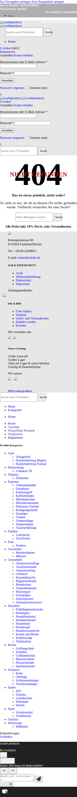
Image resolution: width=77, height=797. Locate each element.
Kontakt (21, 325)
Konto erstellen (23, 55)
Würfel (20, 705)
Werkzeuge (15, 723)
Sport (11, 708)
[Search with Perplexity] (11, 784)
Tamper (20, 517)
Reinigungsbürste (27, 510)
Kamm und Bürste (27, 634)
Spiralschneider (25, 666)
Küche (12, 645)
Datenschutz (23, 280)
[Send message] (38, 779)
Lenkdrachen (24, 698)
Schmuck (14, 669)
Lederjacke (23, 535)
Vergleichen (15, 434)
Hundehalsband (25, 616)
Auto (11, 453)
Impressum (22, 284)
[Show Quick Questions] (13, 770)
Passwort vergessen (12, 88)
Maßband (22, 726)
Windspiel (22, 701)
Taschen (13, 719)
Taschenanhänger (27, 684)
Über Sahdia (23, 311)
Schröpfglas (23, 595)
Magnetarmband (26, 581)
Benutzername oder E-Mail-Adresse (23, 62)
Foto (11, 542)
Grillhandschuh (25, 655)
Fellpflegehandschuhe (29, 609)
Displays (13, 474)
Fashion (13, 531)
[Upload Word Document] (5, 785)
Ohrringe (21, 676)
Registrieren (15, 437)
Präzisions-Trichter (27, 506)
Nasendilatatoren (26, 588)
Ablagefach (23, 456)
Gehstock (22, 574)
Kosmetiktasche (26, 577)
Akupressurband (26, 566)
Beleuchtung (16, 467)
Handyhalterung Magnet (31, 460)
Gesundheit (15, 559)
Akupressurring (25, 570)
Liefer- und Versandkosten (32, 318)
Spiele (12, 687)
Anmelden (7, 80)
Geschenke (15, 549)
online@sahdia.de (29, 257)
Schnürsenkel (24, 712)
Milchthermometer (27, 503)
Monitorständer (25, 552)
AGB (19, 273)
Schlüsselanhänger (27, 680)
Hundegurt (22, 613)
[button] (38, 792)
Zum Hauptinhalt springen (47, 1)
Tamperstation (24, 524)
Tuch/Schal (23, 538)
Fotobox (21, 545)
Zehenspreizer (24, 598)
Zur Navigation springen (15, 1)
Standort (21, 314)
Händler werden (26, 322)
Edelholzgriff (24, 492)
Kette (19, 673)
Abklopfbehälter (26, 485)
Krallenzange (24, 637)
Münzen (21, 556)
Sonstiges (22, 513)
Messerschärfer (25, 659)
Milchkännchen (25, 499)
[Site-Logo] (11, 22)
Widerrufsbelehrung (28, 276)
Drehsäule (22, 478)
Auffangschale (25, 648)
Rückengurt (23, 591)
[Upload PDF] (1, 785)
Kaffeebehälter (25, 495)
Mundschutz (23, 584)
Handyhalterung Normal (31, 464)
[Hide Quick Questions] (4, 770)
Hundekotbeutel (26, 620)
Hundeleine (23, 623)
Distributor (22, 488)
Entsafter (21, 652)
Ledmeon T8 (24, 471)
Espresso (13, 481)
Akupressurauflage (27, 563)
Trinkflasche (23, 716)
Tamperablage (24, 520)
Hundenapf (23, 627)
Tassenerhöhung (26, 527)
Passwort (7, 73)
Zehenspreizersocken (29, 602)
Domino (21, 694)
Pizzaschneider (25, 662)
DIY (19, 691)
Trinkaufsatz (23, 641)
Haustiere (14, 606)
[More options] (3, 755)
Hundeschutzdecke (27, 630)
